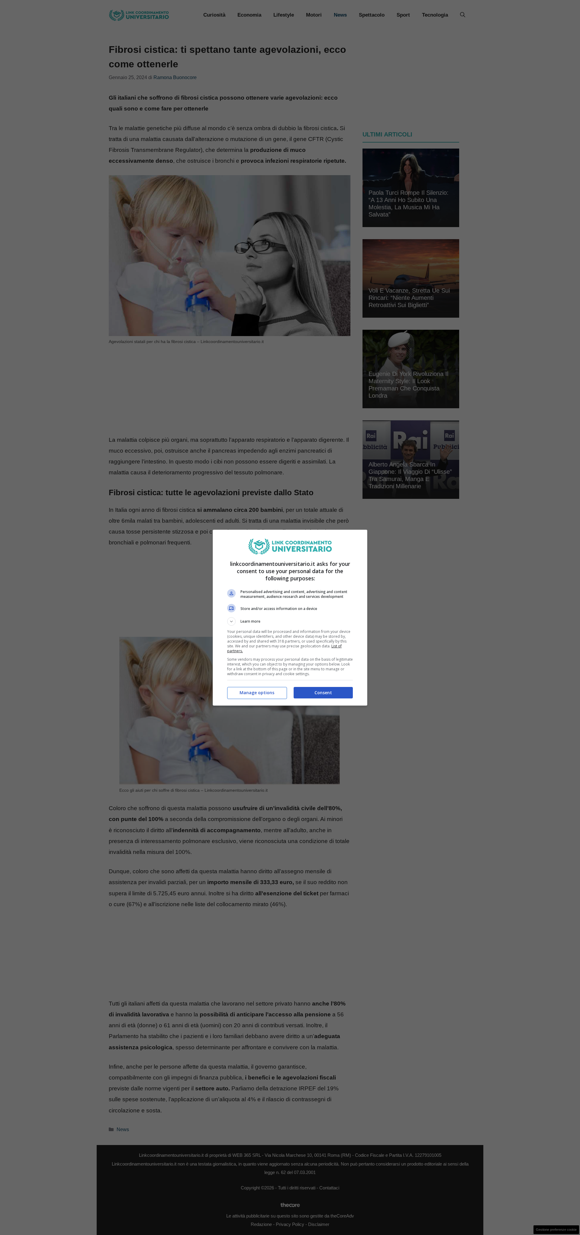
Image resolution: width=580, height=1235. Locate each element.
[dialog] (290, 618)
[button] (290, 621)
